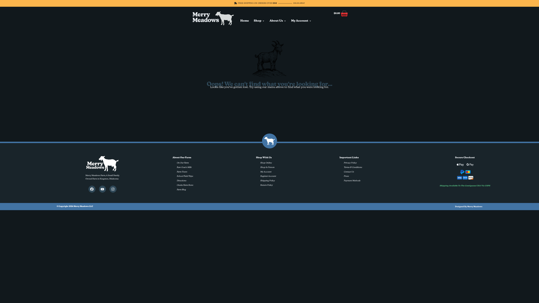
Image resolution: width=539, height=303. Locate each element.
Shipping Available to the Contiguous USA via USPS (465, 186)
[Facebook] (91, 189)
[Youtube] (102, 189)
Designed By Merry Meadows (468, 207)
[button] (259, 21)
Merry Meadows (205, 17)
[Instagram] (113, 189)
